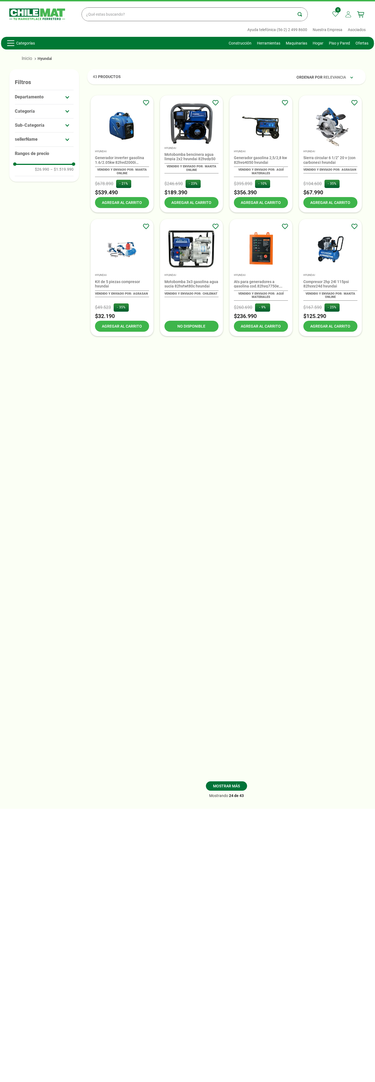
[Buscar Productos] (302, 14)
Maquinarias (296, 43)
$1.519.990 (62, 169)
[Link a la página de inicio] (27, 59)
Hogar (318, 43)
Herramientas (268, 43)
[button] (44, 97)
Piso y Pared (339, 43)
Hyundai (45, 58)
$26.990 (42, 169)
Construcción (240, 43)
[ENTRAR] (348, 14)
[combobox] (195, 14)
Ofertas (362, 43)
